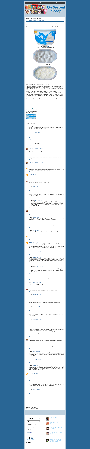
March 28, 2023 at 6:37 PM (37, 132)
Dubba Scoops (31, 148)
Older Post (61, 412)
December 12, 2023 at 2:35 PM (37, 319)
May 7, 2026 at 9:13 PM (36, 389)
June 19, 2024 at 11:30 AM (35, 373)
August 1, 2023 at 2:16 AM (34, 242)
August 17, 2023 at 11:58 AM (37, 282)
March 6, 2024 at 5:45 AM (36, 351)
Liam (29, 242)
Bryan (29, 373)
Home (28, 3)
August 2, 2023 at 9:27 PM (37, 251)
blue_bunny (30, 20)
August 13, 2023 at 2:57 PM (37, 257)
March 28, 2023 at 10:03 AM (37, 126)
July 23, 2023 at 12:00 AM (34, 235)
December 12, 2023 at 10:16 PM (39, 339)
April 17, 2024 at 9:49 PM (36, 365)
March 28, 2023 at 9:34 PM (39, 148)
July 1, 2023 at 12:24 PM (36, 230)
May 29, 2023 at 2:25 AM (36, 217)
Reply (29, 129)
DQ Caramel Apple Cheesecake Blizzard (54, 423)
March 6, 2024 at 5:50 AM (39, 266)
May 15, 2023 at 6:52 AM (38, 210)
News (52, 3)
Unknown (30, 174)
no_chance (39, 20)
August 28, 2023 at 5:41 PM (37, 294)
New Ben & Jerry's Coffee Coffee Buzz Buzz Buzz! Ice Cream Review (55, 440)
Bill (29, 235)
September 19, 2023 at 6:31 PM (37, 306)
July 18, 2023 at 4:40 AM (38, 200)
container (34, 20)
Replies (31, 139)
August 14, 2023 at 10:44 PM (37, 276)
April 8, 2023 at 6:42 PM (35, 174)
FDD (37, 20)
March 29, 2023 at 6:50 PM (39, 162)
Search (34, 3)
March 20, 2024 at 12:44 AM (37, 359)
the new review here (42, 24)
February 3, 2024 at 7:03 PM (37, 344)
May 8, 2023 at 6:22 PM (36, 186)
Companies (43, 3)
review (43, 20)
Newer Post (28, 412)
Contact (58, 3)
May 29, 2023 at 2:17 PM (39, 140)
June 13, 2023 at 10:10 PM (37, 223)
